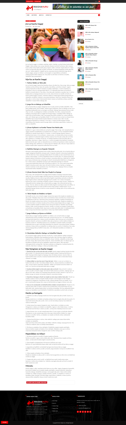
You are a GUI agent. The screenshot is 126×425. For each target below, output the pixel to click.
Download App (37, 1)
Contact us (48, 15)
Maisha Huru (29, 26)
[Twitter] (80, 412)
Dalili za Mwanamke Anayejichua (92, 89)
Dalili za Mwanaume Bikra (90, 75)
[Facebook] (99, 1)
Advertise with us (29, 1)
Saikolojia (27, 20)
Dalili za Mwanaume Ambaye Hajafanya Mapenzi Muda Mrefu (92, 47)
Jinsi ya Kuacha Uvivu (89, 39)
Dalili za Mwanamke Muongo (91, 61)
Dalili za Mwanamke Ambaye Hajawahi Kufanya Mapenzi (91, 54)
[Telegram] (88, 412)
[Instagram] (90, 412)
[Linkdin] (85, 412)
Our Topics (34, 15)
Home (28, 15)
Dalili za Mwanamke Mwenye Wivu (92, 82)
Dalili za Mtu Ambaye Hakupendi (92, 32)
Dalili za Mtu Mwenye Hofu (90, 25)
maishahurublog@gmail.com (84, 408)
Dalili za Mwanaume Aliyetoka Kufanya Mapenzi (91, 68)
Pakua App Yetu (32, 20)
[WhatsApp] (83, 412)
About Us (41, 15)
